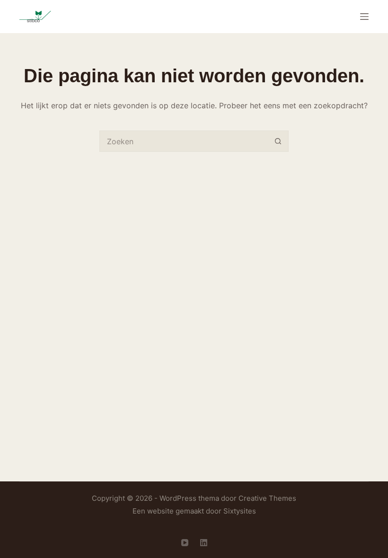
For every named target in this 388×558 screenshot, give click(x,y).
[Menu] (364, 16)
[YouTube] (184, 542)
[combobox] (184, 141)
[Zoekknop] (278, 141)
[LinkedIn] (203, 542)
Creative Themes (267, 498)
